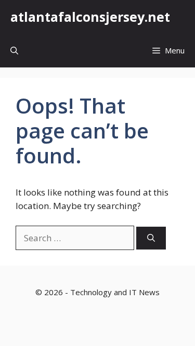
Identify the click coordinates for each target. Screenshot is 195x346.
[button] (14, 50)
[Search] (151, 238)
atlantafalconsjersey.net (90, 16)
